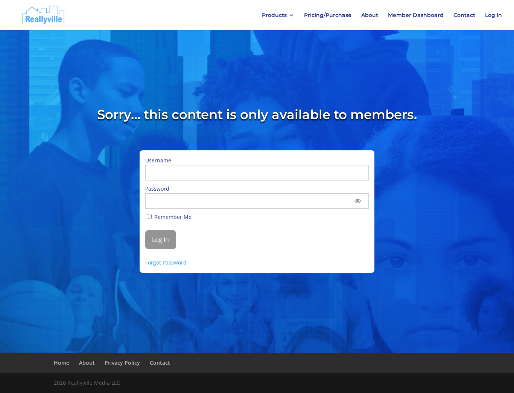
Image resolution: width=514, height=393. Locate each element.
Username (158, 160)
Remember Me (172, 216)
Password (157, 188)
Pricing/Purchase (327, 15)
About (369, 15)
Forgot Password (166, 262)
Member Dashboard (416, 15)
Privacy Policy (122, 362)
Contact (464, 15)
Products (274, 15)
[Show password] (358, 201)
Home (61, 362)
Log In (493, 15)
